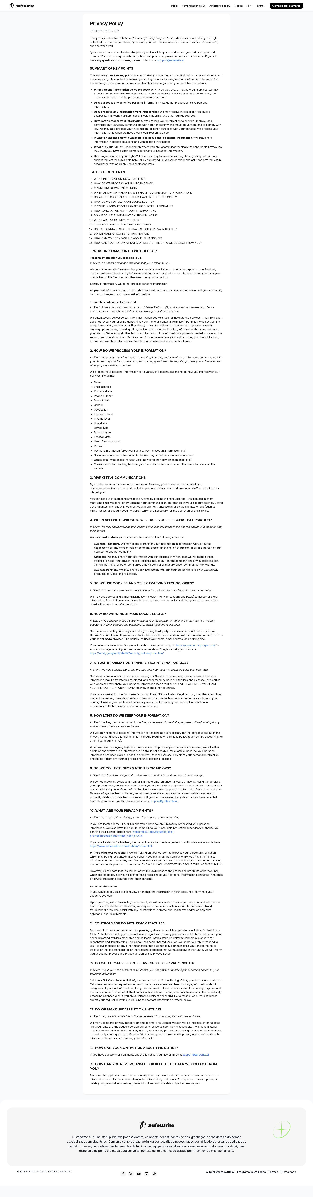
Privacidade (288, 1172)
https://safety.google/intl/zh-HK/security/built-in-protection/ (127, 653)
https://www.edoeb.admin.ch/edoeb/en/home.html (121, 846)
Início (174, 5)
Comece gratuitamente (286, 5)
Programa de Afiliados (251, 1172)
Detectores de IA (219, 5)
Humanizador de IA (193, 5)
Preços (238, 5)
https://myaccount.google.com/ (195, 645)
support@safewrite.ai (170, 60)
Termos (273, 1172)
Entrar (260, 5)
